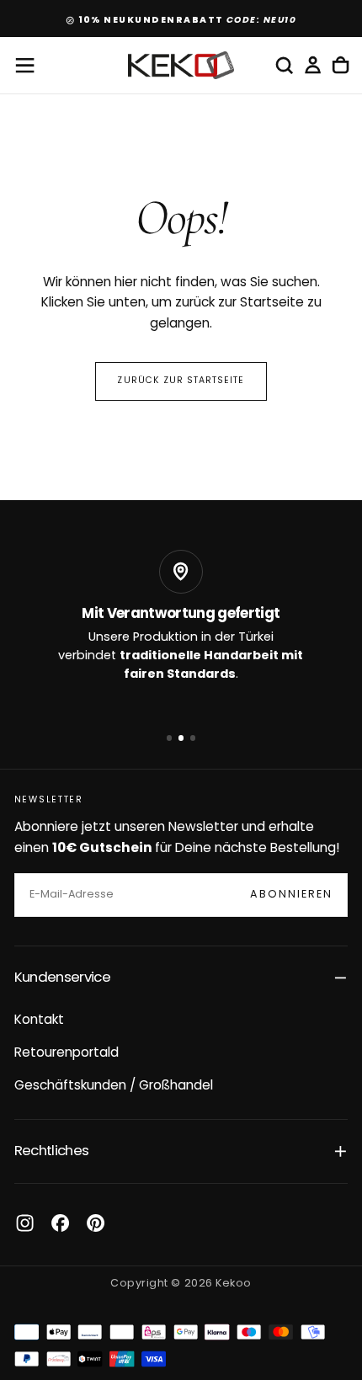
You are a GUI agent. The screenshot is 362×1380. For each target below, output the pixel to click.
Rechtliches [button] (51, 1151)
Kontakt (39, 1020)
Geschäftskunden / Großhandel (113, 1086)
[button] (24, 65)
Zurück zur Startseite (180, 381)
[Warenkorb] (340, 65)
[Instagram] (24, 1222)
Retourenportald (66, 1053)
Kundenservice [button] (62, 978)
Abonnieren (291, 895)
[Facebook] (60, 1222)
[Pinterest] (95, 1222)
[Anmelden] (312, 65)
